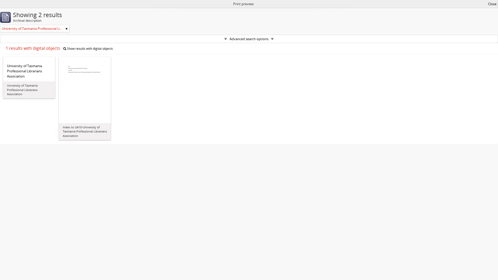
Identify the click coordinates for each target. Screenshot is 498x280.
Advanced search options (249, 39)
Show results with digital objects (89, 48)
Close (492, 4)
